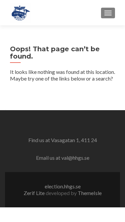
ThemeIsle (90, 193)
